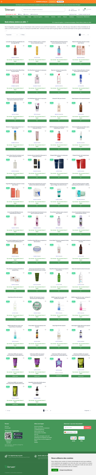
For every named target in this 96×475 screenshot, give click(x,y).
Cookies (36, 442)
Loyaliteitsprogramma (39, 429)
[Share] (27, 22)
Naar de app (60, 1)
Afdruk (35, 440)
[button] (17, 433)
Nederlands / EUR (71, 432)
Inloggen (87, 427)
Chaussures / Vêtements (82, 16)
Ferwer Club (74, 14)
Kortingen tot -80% (11, 14)
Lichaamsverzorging (69, 22)
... (5, 30)
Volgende (86, 410)
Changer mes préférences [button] (66, 470)
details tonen (15, 262)
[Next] (90, 35)
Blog (20, 14)
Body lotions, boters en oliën (83, 22)
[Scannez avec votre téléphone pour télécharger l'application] (8, 435)
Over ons (7, 426)
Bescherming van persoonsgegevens (42, 439)
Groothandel (35, 14)
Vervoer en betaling (38, 426)
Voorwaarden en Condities (40, 432)
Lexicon (26, 14)
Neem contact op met (85, 14)
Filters (23, 34)
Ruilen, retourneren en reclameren (41, 428)
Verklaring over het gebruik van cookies (43, 437)
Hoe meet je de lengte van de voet (42, 436)
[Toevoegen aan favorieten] (23, 46)
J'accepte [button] (54, 470)
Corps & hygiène (59, 22)
